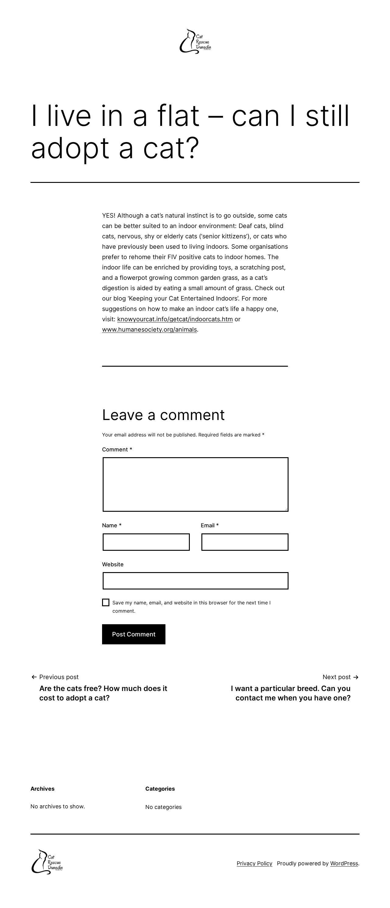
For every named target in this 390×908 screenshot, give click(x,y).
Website (113, 564)
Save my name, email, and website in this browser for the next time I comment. (191, 607)
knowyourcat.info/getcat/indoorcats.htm (175, 319)
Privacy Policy (254, 863)
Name (112, 525)
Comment (117, 449)
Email (210, 525)
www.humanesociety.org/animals (149, 329)
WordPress (344, 863)
